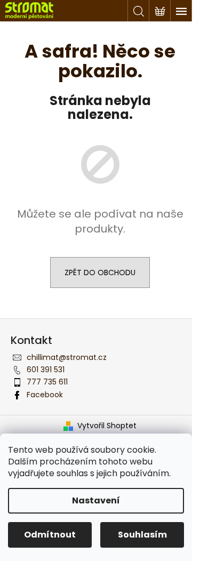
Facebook (45, 394)
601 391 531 (46, 369)
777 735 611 (47, 381)
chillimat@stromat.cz (67, 357)
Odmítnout (50, 534)
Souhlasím (142, 534)
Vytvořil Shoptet (107, 426)
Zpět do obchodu (100, 272)
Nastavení (96, 500)
